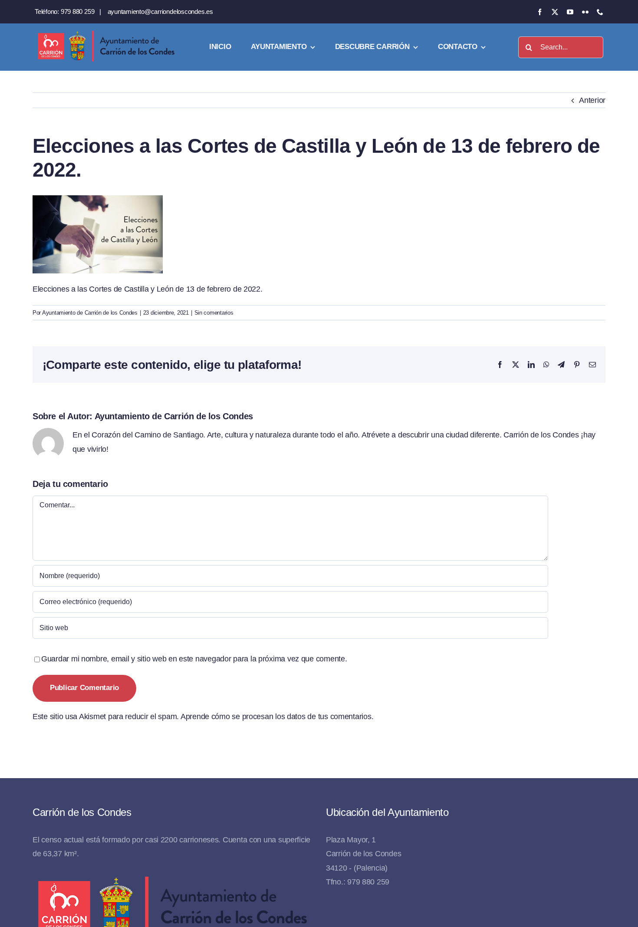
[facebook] (539, 12)
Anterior (592, 100)
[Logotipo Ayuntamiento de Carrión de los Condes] (106, 34)
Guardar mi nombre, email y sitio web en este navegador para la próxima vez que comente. (194, 658)
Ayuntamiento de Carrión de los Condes (90, 312)
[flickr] (585, 12)
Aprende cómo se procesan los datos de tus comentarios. (277, 716)
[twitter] (555, 12)
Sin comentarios (213, 312)
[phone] (600, 12)
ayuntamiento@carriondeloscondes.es (160, 11)
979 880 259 (78, 11)
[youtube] (570, 12)
